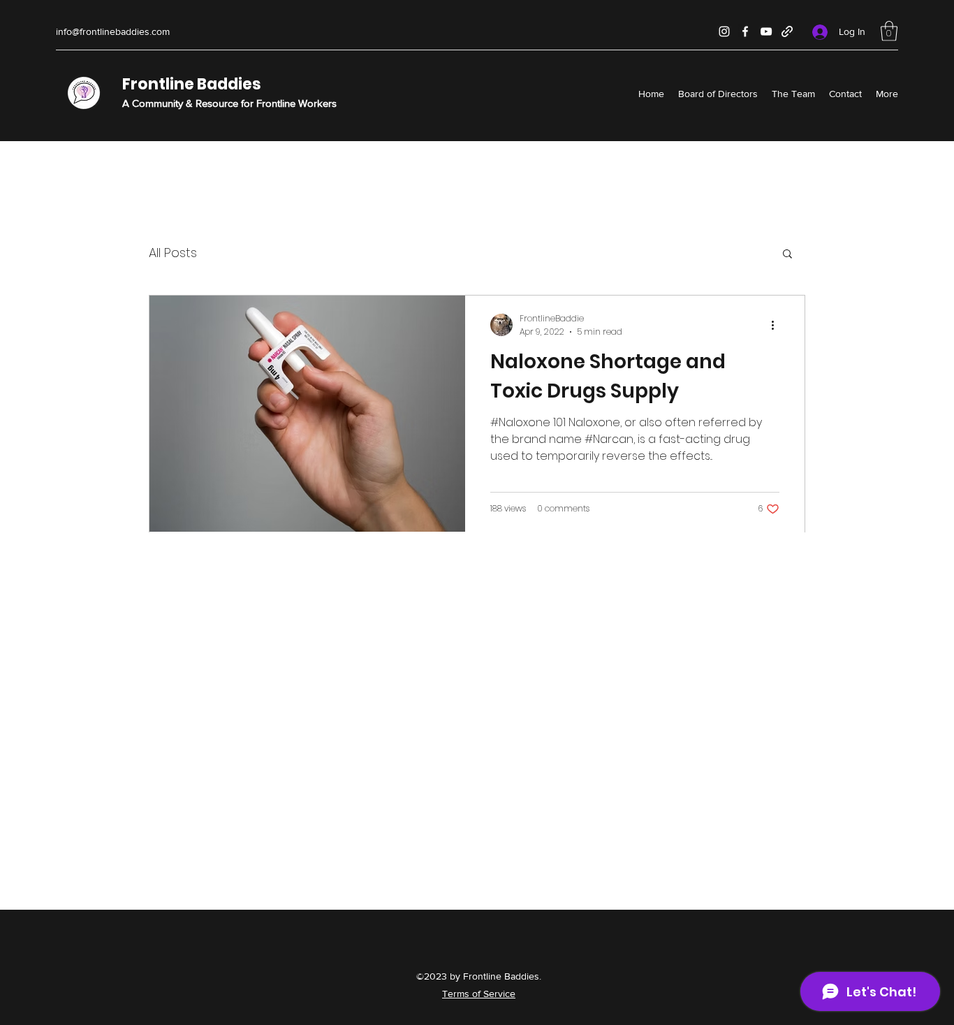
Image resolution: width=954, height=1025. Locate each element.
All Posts (173, 252)
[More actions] (777, 325)
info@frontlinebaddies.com (113, 31)
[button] (889, 31)
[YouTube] (766, 31)
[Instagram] (724, 31)
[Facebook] (745, 31)
